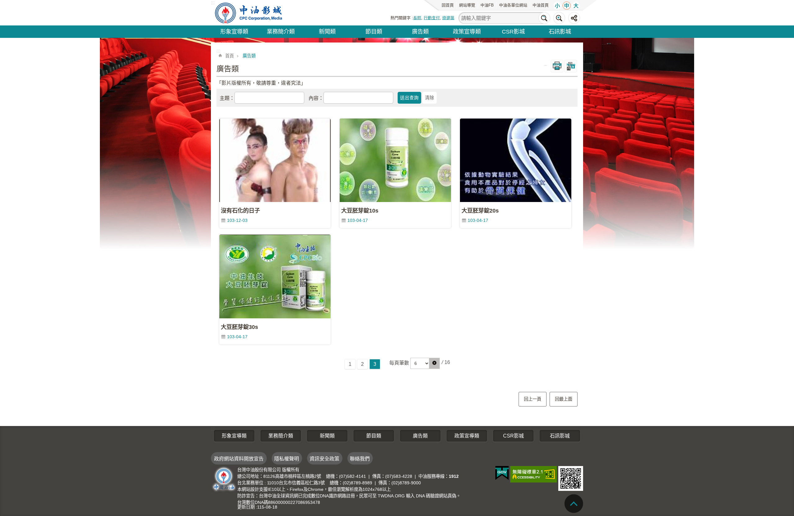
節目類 (373, 31)
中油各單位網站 (513, 5)
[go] (434, 363)
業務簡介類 (281, 31)
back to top (573, 503)
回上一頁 (532, 399)
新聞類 (327, 31)
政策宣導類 (467, 31)
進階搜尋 (559, 18)
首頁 (229, 55)
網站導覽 (467, 5)
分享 (574, 18)
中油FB (487, 5)
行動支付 (432, 18)
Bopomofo (571, 64)
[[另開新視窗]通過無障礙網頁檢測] (533, 474)
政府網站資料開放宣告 (239, 458)
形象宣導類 (234, 31)
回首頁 (448, 5)
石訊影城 (560, 31)
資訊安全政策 (324, 458)
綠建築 (448, 18)
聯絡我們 (360, 458)
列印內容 (557, 64)
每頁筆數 (399, 363)
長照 (417, 18)
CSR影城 (513, 31)
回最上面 (563, 399)
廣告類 (420, 31)
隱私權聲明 (286, 458)
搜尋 (544, 18)
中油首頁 (541, 5)
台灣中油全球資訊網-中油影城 (249, 12)
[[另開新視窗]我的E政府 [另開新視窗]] (502, 473)
